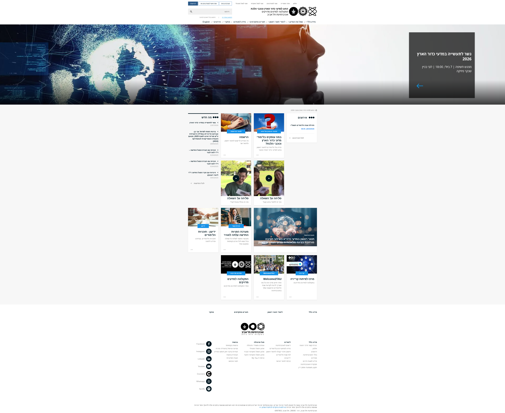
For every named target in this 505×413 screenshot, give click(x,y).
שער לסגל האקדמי (257, 3)
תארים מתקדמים (257, 22)
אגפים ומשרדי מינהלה (255, 345)
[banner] (252, 12)
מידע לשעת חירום (310, 361)
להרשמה (193, 3)
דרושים (314, 352)
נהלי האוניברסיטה (310, 355)
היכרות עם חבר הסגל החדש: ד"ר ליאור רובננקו (203, 173)
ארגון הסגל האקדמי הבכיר (254, 352)
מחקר (227, 22)
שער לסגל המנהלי (242, 3)
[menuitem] (294, 3)
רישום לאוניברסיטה (283, 345)
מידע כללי (311, 22)
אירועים (217, 22)
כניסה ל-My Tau (258, 358)
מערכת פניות (225, 3)
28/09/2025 (214, 144)
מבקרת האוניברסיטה (309, 364)
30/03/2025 (214, 178)
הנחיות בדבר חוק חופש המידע (226, 352)
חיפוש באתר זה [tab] (227, 17)
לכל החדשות (198, 183)
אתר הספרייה (285, 3)
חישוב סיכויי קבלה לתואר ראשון (278, 352)
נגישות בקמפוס (232, 345)
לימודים (287, 342)
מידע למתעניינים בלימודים (280, 348)
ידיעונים (287, 358)
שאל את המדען (296, 22)
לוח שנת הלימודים (283, 355)
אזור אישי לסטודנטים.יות (209, 3)
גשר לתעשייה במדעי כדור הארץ (203, 123)
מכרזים (314, 358)
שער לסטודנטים (272, 3)
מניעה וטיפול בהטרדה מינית (227, 348)
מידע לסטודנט (239, 22)
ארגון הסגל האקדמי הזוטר (254, 355)
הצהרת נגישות (232, 355)
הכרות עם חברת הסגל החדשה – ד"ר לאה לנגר (203, 151)
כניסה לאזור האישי (283, 361)
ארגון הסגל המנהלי (257, 348)
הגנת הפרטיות (232, 358)
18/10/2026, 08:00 (307, 129)
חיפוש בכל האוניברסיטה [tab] (208, 17)
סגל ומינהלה (259, 342)
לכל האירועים (298, 138)
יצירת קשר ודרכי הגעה (308, 345)
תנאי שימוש (233, 361)
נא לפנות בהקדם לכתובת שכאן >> (272, 407)
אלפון (295, 3)
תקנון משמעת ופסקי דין (307, 367)
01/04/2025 (214, 155)
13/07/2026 (214, 125)
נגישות (235, 342)
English (206, 22)
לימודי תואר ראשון (277, 22)
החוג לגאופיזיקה (316, 110)
